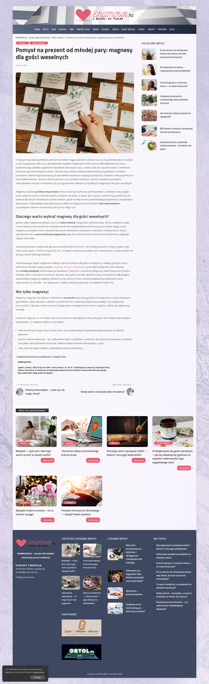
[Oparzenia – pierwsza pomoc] (115, 593)
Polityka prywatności (25, 577)
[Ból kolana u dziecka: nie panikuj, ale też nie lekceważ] (149, 131)
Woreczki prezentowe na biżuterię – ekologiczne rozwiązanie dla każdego (134, 553)
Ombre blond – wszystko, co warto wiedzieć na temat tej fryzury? (174, 594)
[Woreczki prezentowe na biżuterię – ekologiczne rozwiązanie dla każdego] (115, 554)
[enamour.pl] (36, 543)
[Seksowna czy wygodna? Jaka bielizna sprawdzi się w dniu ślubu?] (115, 576)
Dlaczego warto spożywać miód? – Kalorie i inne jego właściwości (126, 453)
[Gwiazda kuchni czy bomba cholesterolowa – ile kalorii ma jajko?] (149, 146)
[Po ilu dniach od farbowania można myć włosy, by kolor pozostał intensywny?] (149, 54)
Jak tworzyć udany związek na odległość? (175, 114)
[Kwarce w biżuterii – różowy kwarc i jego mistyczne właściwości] (92, 583)
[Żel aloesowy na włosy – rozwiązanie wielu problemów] (149, 69)
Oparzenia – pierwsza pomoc (134, 592)
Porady (22, 43)
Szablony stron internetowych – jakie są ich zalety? (135, 608)
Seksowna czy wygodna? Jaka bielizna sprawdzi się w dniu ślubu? (135, 576)
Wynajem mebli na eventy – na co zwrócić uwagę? (35, 512)
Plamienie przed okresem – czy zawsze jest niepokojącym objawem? (172, 605)
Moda (23, 443)
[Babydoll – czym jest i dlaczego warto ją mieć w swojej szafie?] (36, 431)
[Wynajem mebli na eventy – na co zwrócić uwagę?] (36, 491)
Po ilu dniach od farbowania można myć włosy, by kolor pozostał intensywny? (174, 53)
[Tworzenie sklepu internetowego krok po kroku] (81, 431)
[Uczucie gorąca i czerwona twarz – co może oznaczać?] (149, 85)
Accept (38, 677)
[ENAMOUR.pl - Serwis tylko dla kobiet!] (104, 15)
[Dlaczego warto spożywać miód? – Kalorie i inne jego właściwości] (127, 431)
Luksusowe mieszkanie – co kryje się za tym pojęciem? (69, 598)
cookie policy (38, 672)
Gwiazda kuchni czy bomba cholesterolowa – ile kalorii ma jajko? (175, 145)
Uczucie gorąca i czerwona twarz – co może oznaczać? (174, 84)
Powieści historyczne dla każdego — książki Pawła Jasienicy (80, 512)
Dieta (114, 443)
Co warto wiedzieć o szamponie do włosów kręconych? (173, 586)
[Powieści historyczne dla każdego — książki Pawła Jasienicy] (81, 491)
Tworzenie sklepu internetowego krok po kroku (80, 453)
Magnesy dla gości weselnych (69, 266)
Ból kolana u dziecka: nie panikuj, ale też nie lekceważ (176, 130)
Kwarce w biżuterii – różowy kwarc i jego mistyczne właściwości (92, 598)
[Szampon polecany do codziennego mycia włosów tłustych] (149, 100)
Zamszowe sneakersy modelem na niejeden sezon (173, 555)
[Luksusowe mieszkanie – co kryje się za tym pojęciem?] (71, 583)
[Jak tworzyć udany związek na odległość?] (149, 115)
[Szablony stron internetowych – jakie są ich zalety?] (115, 608)
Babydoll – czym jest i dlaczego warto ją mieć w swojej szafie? (33, 453)
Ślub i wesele (39, 43)
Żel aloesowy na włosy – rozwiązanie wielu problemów (175, 68)
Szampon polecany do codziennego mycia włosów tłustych (174, 99)
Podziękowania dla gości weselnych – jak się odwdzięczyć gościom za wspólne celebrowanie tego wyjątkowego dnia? (172, 456)
